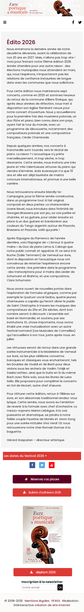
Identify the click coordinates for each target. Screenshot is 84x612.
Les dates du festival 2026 (24, 456)
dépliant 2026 (46, 572)
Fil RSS (56, 601)
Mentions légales (37, 601)
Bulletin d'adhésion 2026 (45, 492)
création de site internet (52, 605)
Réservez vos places (45, 479)
